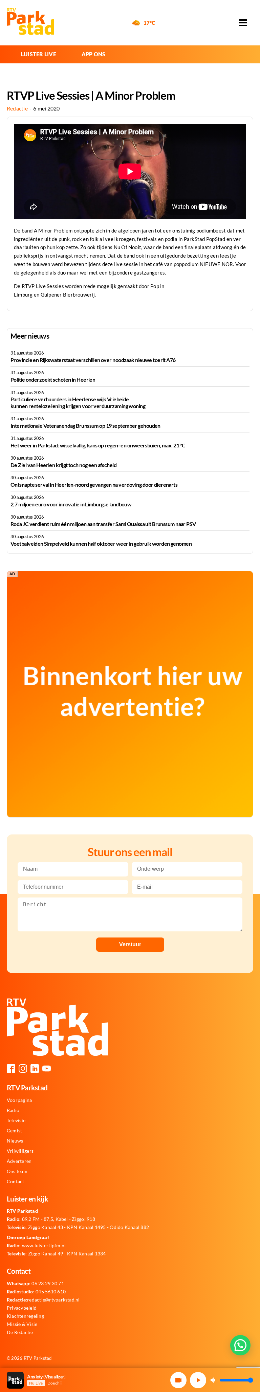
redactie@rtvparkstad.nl (43, 1299)
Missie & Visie (22, 1324)
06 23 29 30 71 (35, 1283)
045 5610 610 (36, 1291)
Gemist (14, 1130)
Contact (15, 1181)
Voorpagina (19, 1100)
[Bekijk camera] (178, 1380)
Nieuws (15, 1140)
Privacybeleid (22, 1308)
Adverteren (19, 1161)
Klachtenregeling (25, 1316)
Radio (13, 1110)
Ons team (17, 1171)
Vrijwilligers (20, 1151)
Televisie (16, 1120)
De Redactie (20, 1332)
